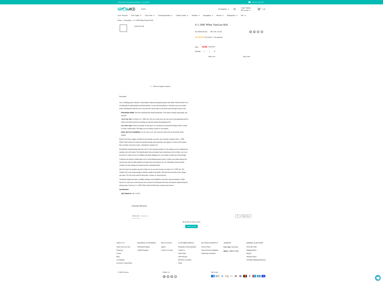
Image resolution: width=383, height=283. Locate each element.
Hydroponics (231, 15)
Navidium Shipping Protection (256, 260)
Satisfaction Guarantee (208, 253)
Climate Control (181, 15)
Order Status (182, 253)
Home (120, 20)
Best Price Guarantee (184, 260)
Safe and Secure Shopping (209, 250)
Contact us (181, 250)
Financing (119, 250)
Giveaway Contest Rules (124, 263)
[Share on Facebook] (250, 31)
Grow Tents (148, 15)
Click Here (234, 247)
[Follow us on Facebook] (164, 276)
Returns (248, 253)
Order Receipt (182, 256)
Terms (180, 263)
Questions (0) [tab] (144, 216)
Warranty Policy (251, 256)
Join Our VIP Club (258, 2)
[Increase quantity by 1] (215, 51)
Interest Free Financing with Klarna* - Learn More (134, 2)
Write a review (191, 226)
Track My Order (251, 247)
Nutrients (194, 15)
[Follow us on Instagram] (171, 276)
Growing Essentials (164, 15)
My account (245, 10)
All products (127, 20)
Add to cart (211, 56)
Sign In (163, 247)
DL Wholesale (201, 32)
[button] (200, 37)
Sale (242, 15)
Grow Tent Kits (123, 15)
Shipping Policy (251, 250)
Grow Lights (135, 15)
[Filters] (237, 216)
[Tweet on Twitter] (258, 31)
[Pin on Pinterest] (254, 31)
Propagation (207, 15)
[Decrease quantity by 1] (204, 51)
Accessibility (120, 260)
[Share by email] (262, 31)
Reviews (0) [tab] (135, 216)
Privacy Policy (206, 247)
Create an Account (167, 250)
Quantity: (198, 51)
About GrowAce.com (123, 247)
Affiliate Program (142, 250)
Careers (118, 253)
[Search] (234, 9)
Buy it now (246, 56)
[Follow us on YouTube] (175, 276)
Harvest (218, 15)
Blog (117, 256)
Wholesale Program (143, 247)
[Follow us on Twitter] (168, 276)
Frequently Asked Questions (187, 247)
